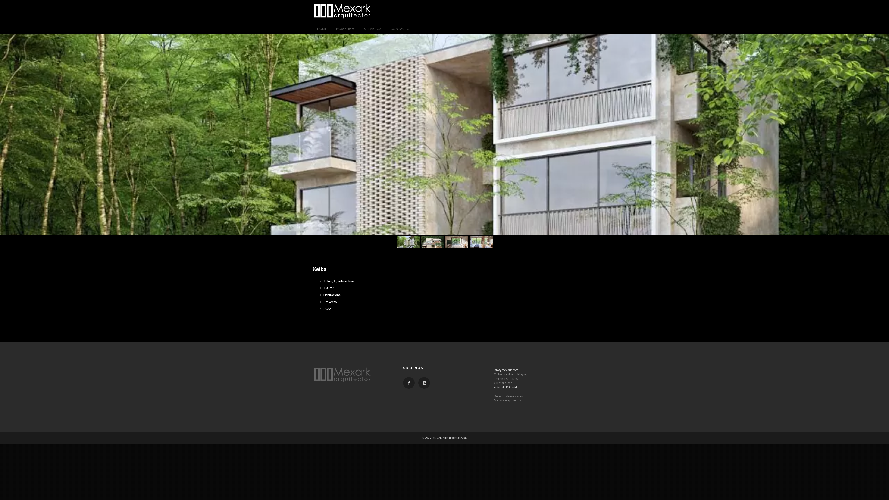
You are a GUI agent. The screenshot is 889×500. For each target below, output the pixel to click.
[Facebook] (409, 383)
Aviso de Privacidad (507, 387)
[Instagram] (424, 383)
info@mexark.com (506, 370)
